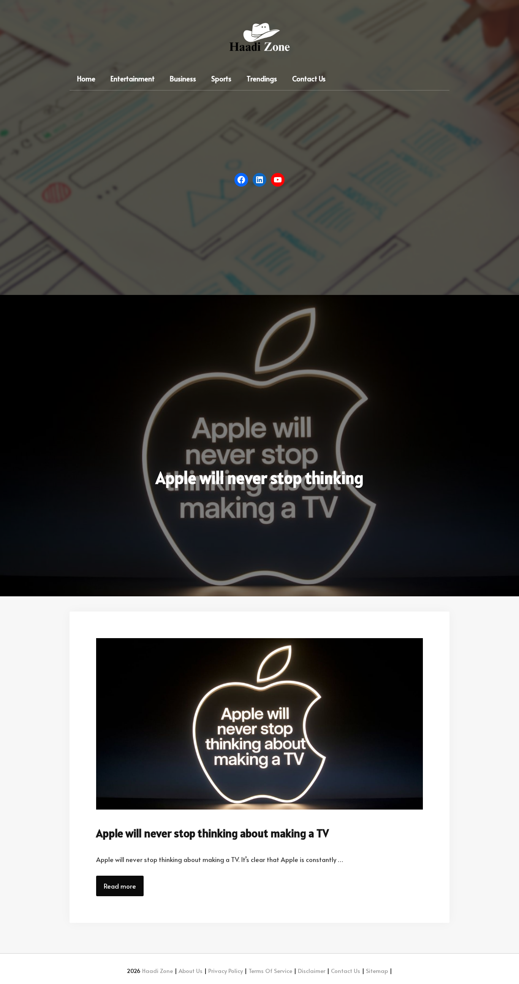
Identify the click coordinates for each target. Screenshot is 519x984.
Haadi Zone (157, 970)
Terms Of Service (269, 970)
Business (183, 78)
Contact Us (309, 78)
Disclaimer (310, 970)
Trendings (262, 78)
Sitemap (376, 970)
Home (86, 78)
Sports (221, 78)
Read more (120, 886)
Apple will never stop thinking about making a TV (212, 833)
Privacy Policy (225, 970)
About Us (190, 970)
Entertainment (133, 78)
